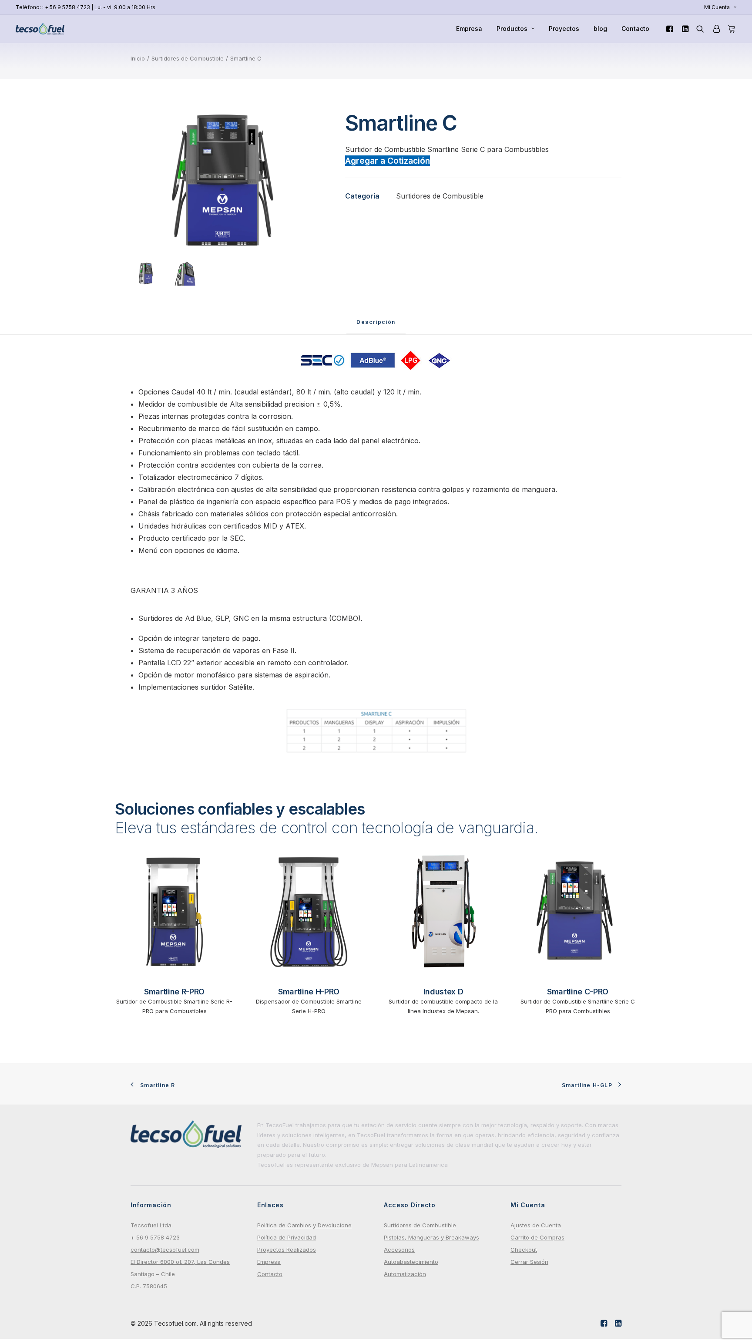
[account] (716, 29)
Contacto (635, 28)
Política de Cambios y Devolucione (304, 1225)
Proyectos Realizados (286, 1249)
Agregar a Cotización (387, 160)
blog (600, 28)
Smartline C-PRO (577, 991)
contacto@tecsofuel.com (165, 1249)
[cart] (730, 29)
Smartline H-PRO (308, 991)
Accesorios (399, 1249)
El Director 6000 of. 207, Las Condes (180, 1261)
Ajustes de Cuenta (535, 1225)
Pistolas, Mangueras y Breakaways (431, 1237)
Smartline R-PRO (174, 991)
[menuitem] (720, 7)
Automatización (405, 1273)
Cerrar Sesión (529, 1261)
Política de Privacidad (286, 1237)
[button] (671, 29)
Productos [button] (512, 28)
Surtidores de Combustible (187, 58)
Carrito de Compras (537, 1237)
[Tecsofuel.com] (40, 29)
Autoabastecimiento (411, 1261)
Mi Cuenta (717, 7)
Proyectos (564, 28)
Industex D (443, 991)
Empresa (469, 28)
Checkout (523, 1249)
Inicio (138, 58)
